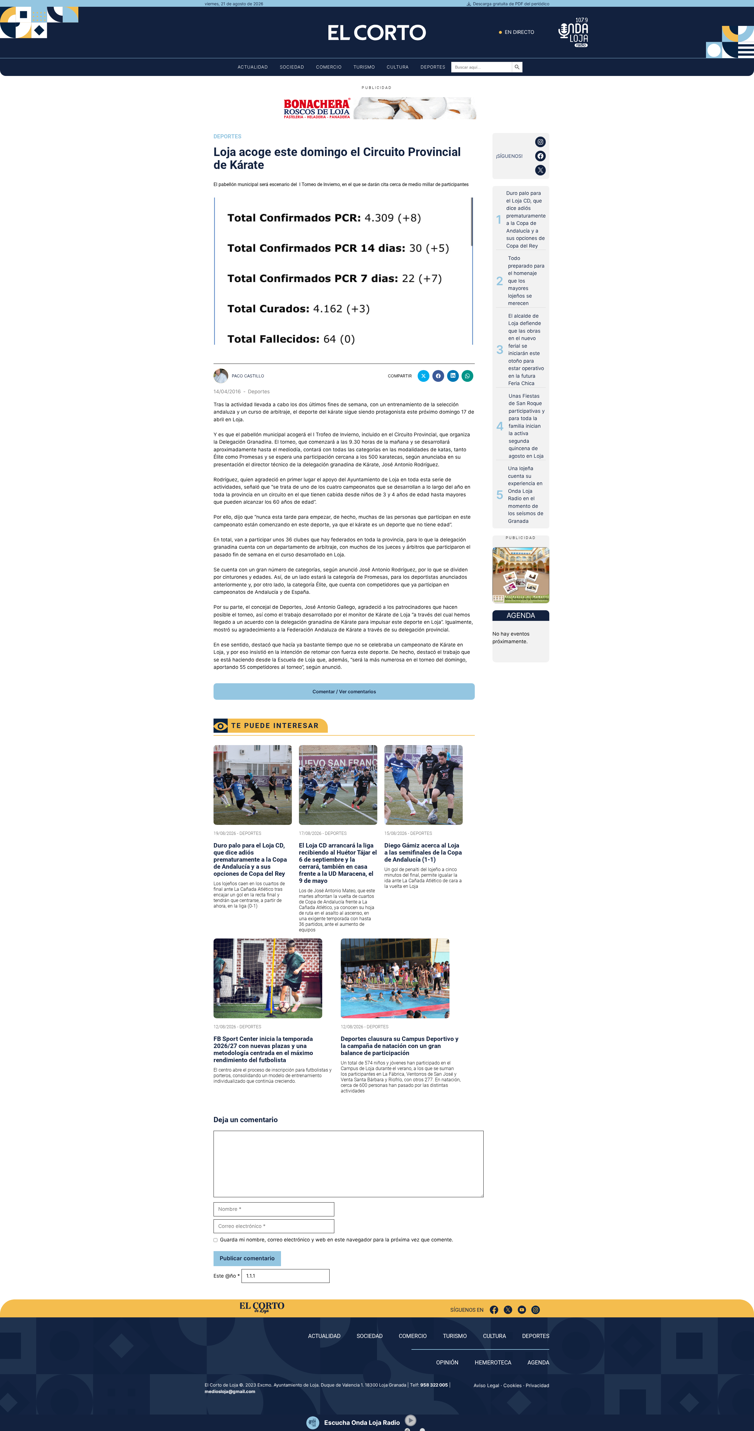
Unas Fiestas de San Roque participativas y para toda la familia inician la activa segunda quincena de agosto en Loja (527, 426)
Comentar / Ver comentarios (344, 691)
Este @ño (227, 1276)
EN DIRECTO (519, 32)
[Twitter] (507, 1309)
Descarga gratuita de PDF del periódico (511, 3)
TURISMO (455, 1336)
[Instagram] (535, 1309)
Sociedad (292, 67)
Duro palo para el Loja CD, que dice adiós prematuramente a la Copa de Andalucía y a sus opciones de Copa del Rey (526, 219)
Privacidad (537, 1385)
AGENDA (538, 1362)
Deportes (433, 67)
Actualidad (253, 67)
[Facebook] (494, 1309)
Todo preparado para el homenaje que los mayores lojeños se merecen (526, 280)
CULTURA (494, 1336)
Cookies (512, 1385)
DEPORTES (535, 1336)
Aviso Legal (486, 1385)
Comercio (329, 67)
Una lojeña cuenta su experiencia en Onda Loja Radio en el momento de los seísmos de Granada (525, 494)
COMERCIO (413, 1336)
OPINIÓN (447, 1362)
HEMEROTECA (493, 1362)
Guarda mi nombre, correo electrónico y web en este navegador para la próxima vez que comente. (336, 1240)
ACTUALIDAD (324, 1336)
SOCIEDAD (370, 1336)
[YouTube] (521, 1309)
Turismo (364, 67)
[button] (410, 1420)
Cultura (398, 67)
